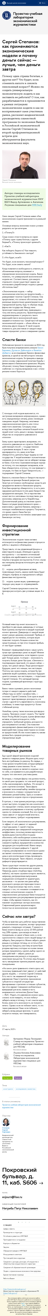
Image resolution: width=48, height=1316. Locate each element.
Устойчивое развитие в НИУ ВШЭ (15, 1236)
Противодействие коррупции (14, 1258)
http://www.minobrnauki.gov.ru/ (14, 1289)
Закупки (6, 1247)
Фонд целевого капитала (12, 1254)
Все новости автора (19, 1050)
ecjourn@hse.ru (12, 1197)
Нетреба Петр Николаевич (20, 1208)
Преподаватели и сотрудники (14, 1240)
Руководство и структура (12, 1232)
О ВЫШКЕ (7, 1225)
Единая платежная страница (13, 1275)
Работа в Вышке (9, 1278)
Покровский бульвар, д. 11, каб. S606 (19, 1176)
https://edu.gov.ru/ (10, 1293)
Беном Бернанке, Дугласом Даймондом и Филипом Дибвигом (22, 350)
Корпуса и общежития (11, 1243)
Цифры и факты (9, 1229)
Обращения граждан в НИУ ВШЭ (15, 1251)
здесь (23, 1303)
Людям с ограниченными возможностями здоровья (22, 1271)
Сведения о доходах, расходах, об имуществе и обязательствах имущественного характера (21, 1263)
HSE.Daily (37, 205)
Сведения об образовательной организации (19, 1267)
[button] (18, 1222)
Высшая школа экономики (16, 3)
